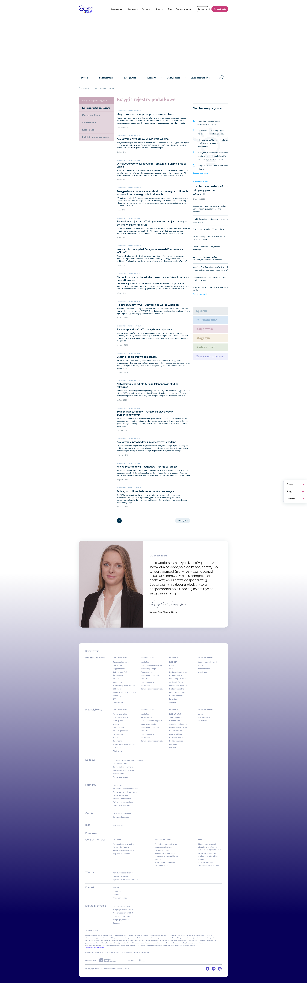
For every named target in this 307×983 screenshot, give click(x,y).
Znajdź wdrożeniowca (121, 805)
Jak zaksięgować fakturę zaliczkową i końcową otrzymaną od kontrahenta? (213, 143)
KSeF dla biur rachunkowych (139, 952)
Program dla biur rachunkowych (125, 789)
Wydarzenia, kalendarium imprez (126, 879)
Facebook (117, 891)
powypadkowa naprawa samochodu (116, 935)
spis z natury (146, 945)
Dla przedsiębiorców (121, 817)
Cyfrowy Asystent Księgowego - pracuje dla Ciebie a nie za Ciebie (151, 165)
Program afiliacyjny (120, 795)
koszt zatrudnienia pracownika (173, 935)
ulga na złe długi (91, 938)
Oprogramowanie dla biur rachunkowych (129, 760)
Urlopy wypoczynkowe (187, 940)
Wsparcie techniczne (121, 854)
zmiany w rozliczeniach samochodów (198, 935)
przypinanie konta (186, 938)
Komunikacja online (177, 692)
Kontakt (116, 888)
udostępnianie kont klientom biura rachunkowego (142, 938)
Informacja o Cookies (121, 916)
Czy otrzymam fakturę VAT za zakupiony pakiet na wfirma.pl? (210, 190)
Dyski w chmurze (176, 696)
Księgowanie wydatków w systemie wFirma (143, 139)
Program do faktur (120, 714)
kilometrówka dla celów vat (115, 940)
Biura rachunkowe (200, 78)
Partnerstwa (117, 785)
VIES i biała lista (175, 717)
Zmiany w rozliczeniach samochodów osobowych (145, 491)
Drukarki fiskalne (175, 675)
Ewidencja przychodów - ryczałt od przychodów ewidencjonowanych (145, 413)
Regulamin (117, 923)
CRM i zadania (118, 727)
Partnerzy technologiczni (123, 802)
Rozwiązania (116, 9)
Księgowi (132, 9)
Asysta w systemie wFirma (123, 850)
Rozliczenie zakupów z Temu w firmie (208, 229)
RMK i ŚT (144, 679)
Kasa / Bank (88, 130)
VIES (171, 669)
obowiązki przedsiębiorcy (95, 945)
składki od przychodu (171, 945)
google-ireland (156, 945)
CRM (114, 699)
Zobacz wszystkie (200, 173)
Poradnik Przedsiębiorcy (123, 873)
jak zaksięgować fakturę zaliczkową (110, 938)
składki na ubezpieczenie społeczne (141, 943)
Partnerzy (146, 9)
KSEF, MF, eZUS (175, 714)
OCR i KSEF (117, 689)
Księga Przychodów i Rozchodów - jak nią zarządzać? (148, 466)
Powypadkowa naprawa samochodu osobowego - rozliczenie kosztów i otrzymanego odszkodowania (152, 193)
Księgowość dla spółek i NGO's (117, 952)
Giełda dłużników (176, 682)
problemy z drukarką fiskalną (95, 943)
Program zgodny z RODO (123, 913)
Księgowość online (120, 717)
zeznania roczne (147, 935)
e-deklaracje (157, 935)
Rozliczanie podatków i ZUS (124, 685)
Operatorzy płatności (178, 685)
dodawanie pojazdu (98, 940)
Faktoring (173, 699)
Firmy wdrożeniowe (120, 898)
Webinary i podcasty (121, 876)
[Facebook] (207, 969)
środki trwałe (174, 940)
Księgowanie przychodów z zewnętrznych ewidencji (147, 442)
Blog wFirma (118, 825)
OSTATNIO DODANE (200, 182)
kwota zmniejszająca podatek (117, 943)
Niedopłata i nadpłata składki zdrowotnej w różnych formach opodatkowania (153, 278)
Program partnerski (120, 777)
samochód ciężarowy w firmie (136, 940)
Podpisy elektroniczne (178, 672)
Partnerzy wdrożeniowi (122, 799)
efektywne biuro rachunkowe (158, 940)
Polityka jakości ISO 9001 (123, 909)
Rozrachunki (146, 685)
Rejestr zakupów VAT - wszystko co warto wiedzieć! (148, 304)
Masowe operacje (148, 669)
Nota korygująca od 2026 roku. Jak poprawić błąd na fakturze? (147, 385)
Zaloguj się (202, 9)
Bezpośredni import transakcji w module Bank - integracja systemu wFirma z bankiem (209, 209)
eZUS (171, 665)
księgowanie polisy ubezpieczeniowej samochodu (123, 945)
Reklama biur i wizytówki (207, 662)
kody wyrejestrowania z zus (206, 940)
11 (136, 520)
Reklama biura (118, 774)
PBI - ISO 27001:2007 (121, 906)
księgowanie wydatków (93, 935)
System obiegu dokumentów (124, 692)
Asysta (200, 665)
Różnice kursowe (148, 682)
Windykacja (117, 696)
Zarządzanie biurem (121, 662)
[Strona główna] (79, 88)
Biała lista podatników (178, 679)
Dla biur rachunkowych (122, 814)
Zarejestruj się (220, 9)
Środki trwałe (89, 122)
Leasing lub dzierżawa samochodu (137, 356)
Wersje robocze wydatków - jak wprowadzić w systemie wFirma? (150, 251)
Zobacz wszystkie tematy (94, 948)
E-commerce (174, 721)
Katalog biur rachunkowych (123, 770)
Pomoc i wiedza (183, 9)
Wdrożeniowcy (204, 669)
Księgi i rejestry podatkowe (129, 111)
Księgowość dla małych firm (95, 952)
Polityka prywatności (121, 920)
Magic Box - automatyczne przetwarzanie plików (146, 114)
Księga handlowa (91, 115)
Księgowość (130, 78)
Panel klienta (118, 702)
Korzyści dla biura (120, 763)
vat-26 (87, 940)
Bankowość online (176, 689)
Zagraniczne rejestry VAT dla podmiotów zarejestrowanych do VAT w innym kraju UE (152, 223)
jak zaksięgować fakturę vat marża (205, 938)
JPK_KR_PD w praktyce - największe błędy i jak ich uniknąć (208, 856)
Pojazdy (116, 679)
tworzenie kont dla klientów (170, 938)
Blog (170, 9)
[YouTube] (213, 969)
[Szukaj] (221, 77)
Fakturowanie (106, 78)
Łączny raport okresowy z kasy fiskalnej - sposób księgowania (211, 132)
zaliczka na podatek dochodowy (167, 943)
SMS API (172, 702)
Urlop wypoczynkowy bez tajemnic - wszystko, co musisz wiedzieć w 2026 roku (209, 847)
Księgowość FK (119, 669)
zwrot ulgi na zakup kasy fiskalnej (191, 943)
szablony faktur (134, 935)
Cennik (159, 9)
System (85, 78)
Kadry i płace (173, 78)
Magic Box (145, 662)
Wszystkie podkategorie (94, 100)
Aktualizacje (202, 672)
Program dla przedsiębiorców (125, 792)
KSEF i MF (173, 662)
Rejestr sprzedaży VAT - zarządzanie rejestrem (144, 329)
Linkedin (116, 894)
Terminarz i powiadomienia (152, 689)
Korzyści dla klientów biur (123, 767)
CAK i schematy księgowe (151, 665)
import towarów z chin (187, 945)
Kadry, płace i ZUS (120, 672)
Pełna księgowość (120, 731)
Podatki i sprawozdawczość (95, 137)
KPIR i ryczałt (118, 665)
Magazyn (151, 78)
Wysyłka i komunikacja (150, 675)
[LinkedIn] (220, 969)
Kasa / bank (117, 682)
